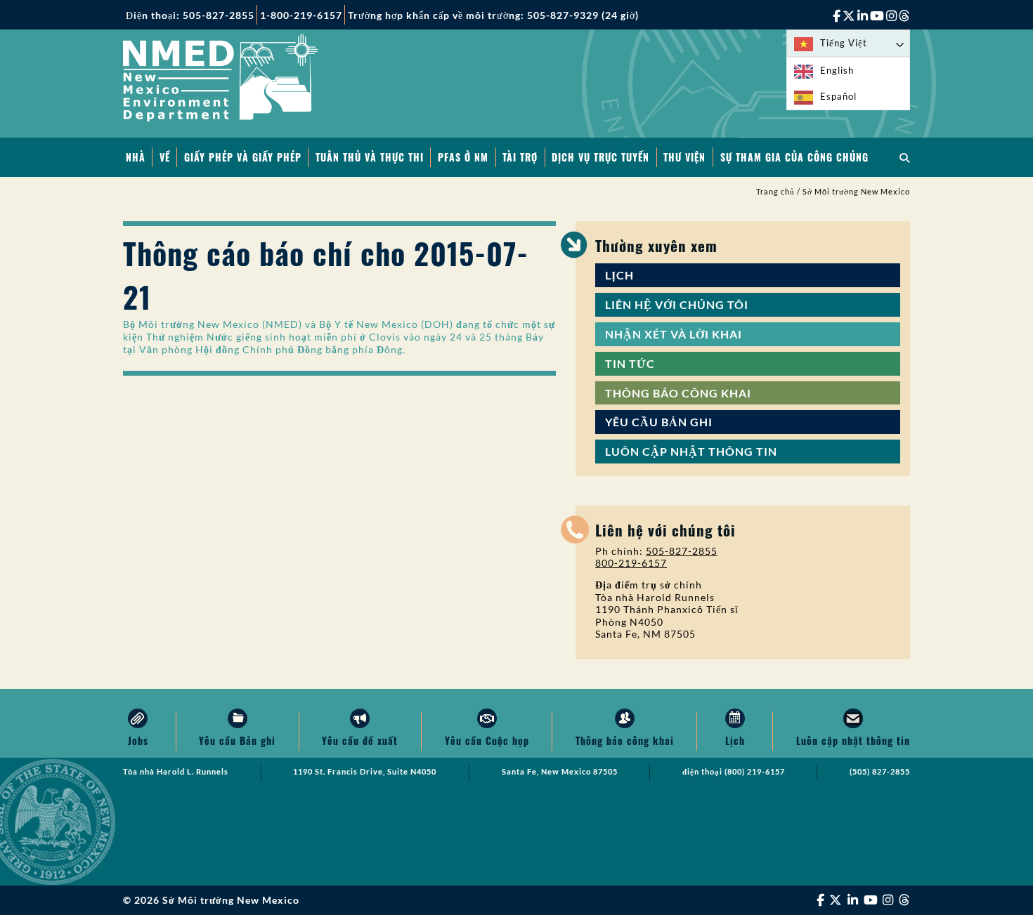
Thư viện (684, 157)
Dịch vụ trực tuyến (600, 157)
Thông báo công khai (678, 393)
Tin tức (630, 363)
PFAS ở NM (463, 157)
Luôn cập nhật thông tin (691, 451)
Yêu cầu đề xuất (360, 740)
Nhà (135, 157)
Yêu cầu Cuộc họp (487, 740)
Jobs (138, 740)
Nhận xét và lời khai (673, 334)
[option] (848, 71)
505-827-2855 (681, 551)
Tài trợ (520, 157)
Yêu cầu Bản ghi (659, 421)
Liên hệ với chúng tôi (676, 304)
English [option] (837, 70)
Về (165, 157)
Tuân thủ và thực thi (370, 157)
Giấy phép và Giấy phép (242, 157)
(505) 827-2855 (880, 772)
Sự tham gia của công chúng (794, 157)
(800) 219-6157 (755, 772)
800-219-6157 (631, 563)
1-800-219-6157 (301, 15)
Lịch (619, 275)
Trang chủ (775, 191)
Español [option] (838, 96)
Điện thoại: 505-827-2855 (190, 15)
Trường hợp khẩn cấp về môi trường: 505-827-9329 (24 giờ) (493, 15)
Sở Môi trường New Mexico (856, 191)
